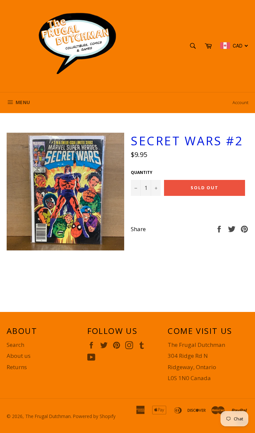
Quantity (141, 172)
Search (15, 345)
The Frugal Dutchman (48, 416)
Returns (17, 367)
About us (19, 356)
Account (240, 102)
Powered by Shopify (94, 416)
